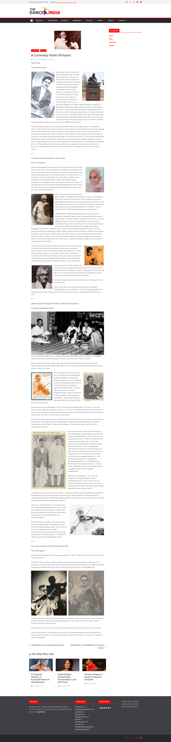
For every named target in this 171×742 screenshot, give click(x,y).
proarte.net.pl (79, 724)
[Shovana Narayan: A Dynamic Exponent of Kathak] (94, 660)
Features (64, 20)
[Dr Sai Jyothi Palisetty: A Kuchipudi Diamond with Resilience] (41, 660)
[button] (43, 20)
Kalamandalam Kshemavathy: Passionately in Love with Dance (67, 678)
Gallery (89, 20)
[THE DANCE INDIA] (31, 20)
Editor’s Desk (53, 20)
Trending (38, 20)
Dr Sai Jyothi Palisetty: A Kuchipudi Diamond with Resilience (40, 678)
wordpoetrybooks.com (82, 729)
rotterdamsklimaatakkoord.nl (84, 727)
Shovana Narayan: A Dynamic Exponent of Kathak (93, 677)
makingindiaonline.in (82, 717)
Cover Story (35, 50)
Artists (110, 20)
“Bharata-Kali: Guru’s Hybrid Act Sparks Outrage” (72, 2)
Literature (112, 42)
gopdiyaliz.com (80, 714)
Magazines (77, 20)
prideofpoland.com (81, 722)
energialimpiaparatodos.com (84, 709)
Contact (122, 20)
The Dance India (48, 59)
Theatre (111, 45)
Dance (111, 36)
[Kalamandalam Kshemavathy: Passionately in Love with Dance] (67, 660)
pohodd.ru (78, 719)
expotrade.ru (79, 712)
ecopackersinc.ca (80, 707)
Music (111, 39)
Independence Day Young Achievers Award (47, 645)
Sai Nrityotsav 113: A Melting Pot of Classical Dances (87, 646)
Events (100, 20)
